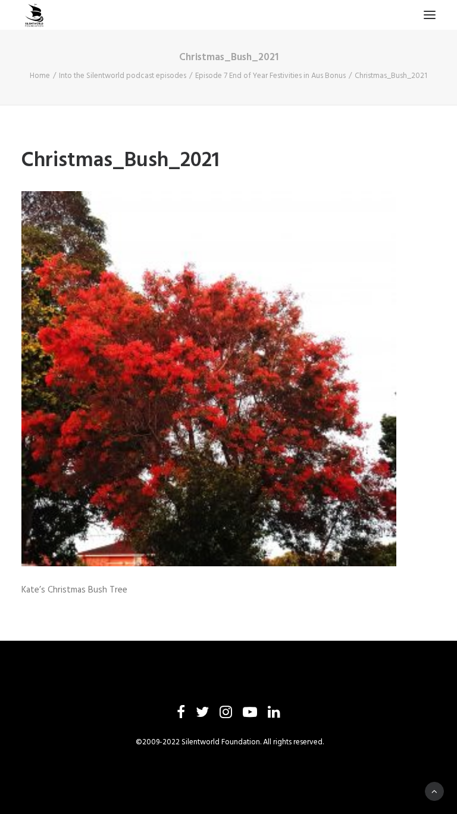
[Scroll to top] (434, 791)
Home (40, 76)
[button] (429, 15)
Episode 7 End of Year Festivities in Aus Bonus (270, 76)
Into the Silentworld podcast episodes (122, 76)
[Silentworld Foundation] (34, 15)
